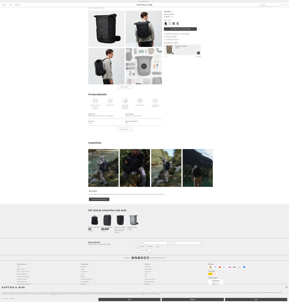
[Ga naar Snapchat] (148, 258)
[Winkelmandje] (286, 5)
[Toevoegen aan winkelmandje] (198, 53)
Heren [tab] (10, 5)
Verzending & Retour (143, 1)
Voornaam (141, 243)
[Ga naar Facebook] (136, 258)
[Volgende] (167, 57)
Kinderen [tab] (17, 5)
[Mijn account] (281, 5)
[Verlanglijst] (283, 5)
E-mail (173, 243)
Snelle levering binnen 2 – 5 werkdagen (178, 33)
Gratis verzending (171, 36)
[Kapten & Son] (144, 5)
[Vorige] (165, 57)
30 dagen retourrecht (172, 39)
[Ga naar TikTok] (139, 258)
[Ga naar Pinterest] (142, 258)
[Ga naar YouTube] (145, 258)
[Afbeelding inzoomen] (106, 29)
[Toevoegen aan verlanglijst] (199, 29)
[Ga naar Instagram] (133, 258)
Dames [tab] (4, 5)
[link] (94, 223)
